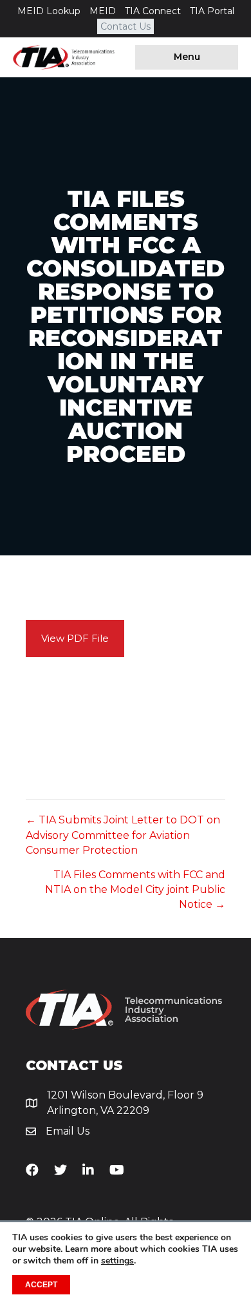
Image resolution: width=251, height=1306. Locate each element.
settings (117, 1261)
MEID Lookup (48, 11)
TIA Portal (212, 11)
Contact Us (125, 26)
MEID (102, 11)
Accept (41, 1284)
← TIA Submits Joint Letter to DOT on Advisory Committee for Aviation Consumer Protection (123, 835)
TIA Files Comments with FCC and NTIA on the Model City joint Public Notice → (135, 889)
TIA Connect (153, 11)
